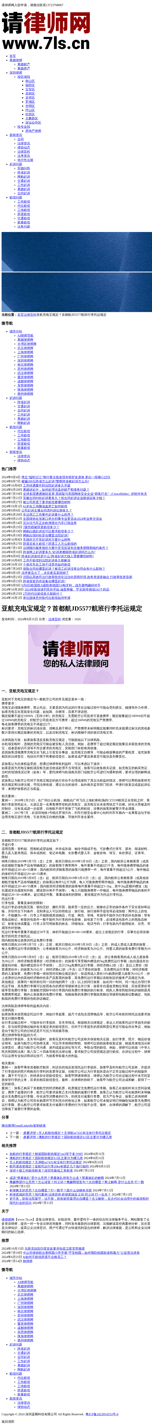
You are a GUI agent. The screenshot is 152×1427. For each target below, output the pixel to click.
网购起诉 (23, 176)
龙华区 (30, 97)
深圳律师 (16, 72)
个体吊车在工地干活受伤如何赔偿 (46, 564)
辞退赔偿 (23, 214)
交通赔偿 (23, 218)
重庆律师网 (25, 377)
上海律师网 (25, 352)
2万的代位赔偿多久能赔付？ (43, 593)
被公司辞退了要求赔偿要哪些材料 (46, 502)
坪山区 (30, 110)
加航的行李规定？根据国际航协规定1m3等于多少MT (46, 1154)
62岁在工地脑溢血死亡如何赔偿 (45, 506)
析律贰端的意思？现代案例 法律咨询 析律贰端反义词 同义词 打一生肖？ (60, 1194)
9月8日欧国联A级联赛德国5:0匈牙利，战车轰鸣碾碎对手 (61, 585)
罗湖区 (30, 101)
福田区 (30, 85)
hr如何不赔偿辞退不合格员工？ (45, 1257)
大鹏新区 (31, 118)
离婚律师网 (25, 339)
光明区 (30, 106)
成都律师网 (25, 381)
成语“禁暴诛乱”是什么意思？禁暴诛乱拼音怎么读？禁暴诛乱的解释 (57, 1178)
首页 (13, 56)
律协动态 (23, 147)
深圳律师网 (25, 360)
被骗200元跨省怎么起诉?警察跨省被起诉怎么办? (55, 481)
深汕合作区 (33, 122)
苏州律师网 (25, 368)
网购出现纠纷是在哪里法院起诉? (46, 535)
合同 (20, 139)
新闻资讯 (16, 135)
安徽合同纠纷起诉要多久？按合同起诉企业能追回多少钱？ (64, 498)
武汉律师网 (25, 373)
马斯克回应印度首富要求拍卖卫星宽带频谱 (55, 1248)
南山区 (30, 81)
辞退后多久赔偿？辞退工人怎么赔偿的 (50, 543)
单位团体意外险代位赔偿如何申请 (46, 597)
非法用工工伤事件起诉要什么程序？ (48, 514)
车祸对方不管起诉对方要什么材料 (46, 539)
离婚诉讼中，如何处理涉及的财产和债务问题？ (56, 489)
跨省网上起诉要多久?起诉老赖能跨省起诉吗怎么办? (59, 552)
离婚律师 (16, 60)
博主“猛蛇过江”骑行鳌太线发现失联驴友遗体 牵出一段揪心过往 (65, 477)
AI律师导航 (25, 335)
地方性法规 (25, 160)
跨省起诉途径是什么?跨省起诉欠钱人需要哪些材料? (57, 556)
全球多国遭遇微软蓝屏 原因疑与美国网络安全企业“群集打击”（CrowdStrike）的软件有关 (85, 493)
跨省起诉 (23, 172)
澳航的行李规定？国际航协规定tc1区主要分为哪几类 (67, 1137)
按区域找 (23, 76)
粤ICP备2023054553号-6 (102, 1414)
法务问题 (23, 226)
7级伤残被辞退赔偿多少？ (41, 527)
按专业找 (23, 126)
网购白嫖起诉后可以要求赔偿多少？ (48, 531)
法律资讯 (23, 143)
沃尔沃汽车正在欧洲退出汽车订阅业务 (50, 523)
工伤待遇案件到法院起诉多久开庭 (46, 485)
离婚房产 (23, 68)
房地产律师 (33, 131)
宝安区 (30, 89)
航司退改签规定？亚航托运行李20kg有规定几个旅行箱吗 (49, 1166)
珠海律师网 (25, 389)
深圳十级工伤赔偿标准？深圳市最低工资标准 (41, 1170)
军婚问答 (23, 168)
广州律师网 (25, 356)
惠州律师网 (25, 393)
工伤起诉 (23, 185)
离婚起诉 (23, 189)
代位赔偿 (23, 205)
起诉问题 (16, 164)
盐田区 (30, 114)
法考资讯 (23, 155)
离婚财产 (23, 64)
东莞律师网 (25, 385)
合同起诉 (23, 193)
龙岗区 (30, 93)
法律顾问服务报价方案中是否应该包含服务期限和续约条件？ (65, 548)
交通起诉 (23, 180)
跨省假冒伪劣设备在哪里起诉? (44, 581)
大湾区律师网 (26, 344)
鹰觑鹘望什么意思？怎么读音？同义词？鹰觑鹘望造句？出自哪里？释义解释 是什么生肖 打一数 (77, 1182)
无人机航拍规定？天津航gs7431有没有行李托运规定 (67, 1133)
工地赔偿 (23, 210)
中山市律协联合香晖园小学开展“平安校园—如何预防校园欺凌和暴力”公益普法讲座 (81, 1252)
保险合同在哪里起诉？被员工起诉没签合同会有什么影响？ (64, 568)
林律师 (27, 1261)
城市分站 (16, 331)
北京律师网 (25, 348)
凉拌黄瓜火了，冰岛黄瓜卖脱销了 (45, 573)
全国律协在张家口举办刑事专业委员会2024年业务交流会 (62, 518)
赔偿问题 (16, 197)
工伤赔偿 (23, 201)
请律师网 (8, 1219)
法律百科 (23, 151)
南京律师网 (25, 364)
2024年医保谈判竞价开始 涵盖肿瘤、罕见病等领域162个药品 (67, 589)
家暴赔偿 (23, 222)
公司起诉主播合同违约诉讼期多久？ (46, 510)
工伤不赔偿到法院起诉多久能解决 (46, 560)
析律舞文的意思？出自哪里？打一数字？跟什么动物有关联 (51, 1190)
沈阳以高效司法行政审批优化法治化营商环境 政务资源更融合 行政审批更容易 (77, 577)
